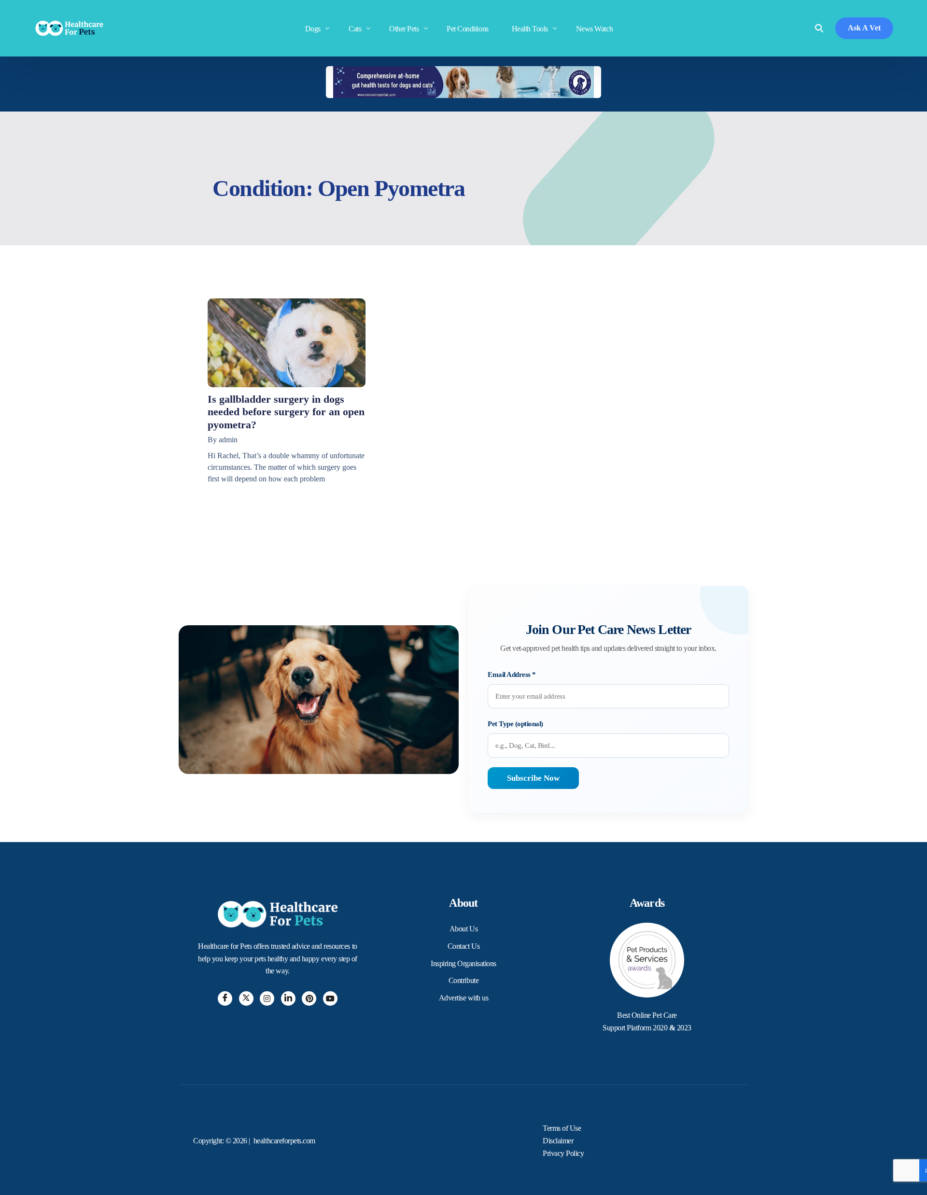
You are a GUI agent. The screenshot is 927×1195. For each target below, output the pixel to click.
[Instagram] (267, 998)
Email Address (512, 674)
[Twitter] (246, 998)
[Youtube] (330, 998)
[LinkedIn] (288, 998)
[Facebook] (225, 998)
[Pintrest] (309, 998)
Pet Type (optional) (515, 724)
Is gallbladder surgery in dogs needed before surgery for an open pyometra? (286, 412)
